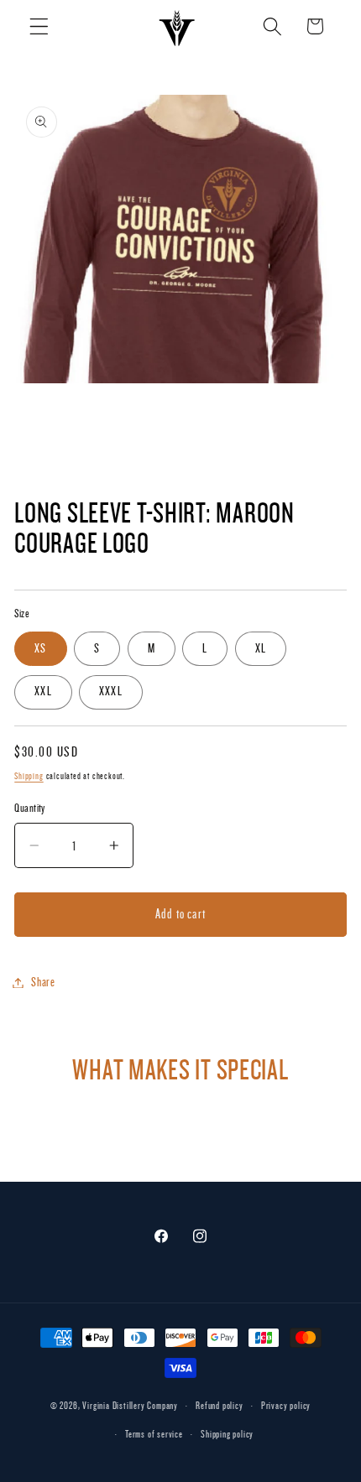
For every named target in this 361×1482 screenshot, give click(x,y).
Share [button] (43, 982)
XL (260, 649)
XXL (42, 691)
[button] (39, 26)
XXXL (111, 691)
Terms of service (154, 1434)
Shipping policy (227, 1434)
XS (40, 649)
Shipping (28, 776)
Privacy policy (286, 1406)
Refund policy (219, 1406)
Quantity (29, 808)
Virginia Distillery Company (130, 1406)
